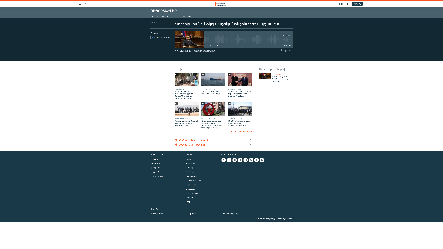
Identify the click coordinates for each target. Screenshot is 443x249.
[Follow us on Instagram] (245, 160)
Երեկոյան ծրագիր (156, 176)
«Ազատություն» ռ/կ (157, 214)
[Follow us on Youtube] (234, 160)
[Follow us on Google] (262, 160)
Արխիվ (155, 16)
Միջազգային (190, 189)
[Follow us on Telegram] (240, 160)
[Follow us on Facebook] (224, 160)
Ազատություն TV (156, 159)
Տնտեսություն (191, 172)
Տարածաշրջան (191, 185)
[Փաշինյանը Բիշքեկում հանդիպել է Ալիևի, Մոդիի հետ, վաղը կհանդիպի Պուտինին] (240, 79)
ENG (341, 4)
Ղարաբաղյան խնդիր (193, 180)
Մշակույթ (189, 197)
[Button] (154, 33)
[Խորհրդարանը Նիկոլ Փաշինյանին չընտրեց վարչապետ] (265, 76)
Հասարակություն (192, 176)
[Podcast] (256, 160)
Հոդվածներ (167, 16)
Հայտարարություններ (230, 214)
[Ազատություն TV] (348, 4)
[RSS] (251, 160)
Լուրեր (188, 159)
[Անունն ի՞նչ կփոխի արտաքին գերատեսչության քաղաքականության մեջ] (240, 109)
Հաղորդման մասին (183, 16)
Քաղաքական (276, 74)
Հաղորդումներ (155, 172)
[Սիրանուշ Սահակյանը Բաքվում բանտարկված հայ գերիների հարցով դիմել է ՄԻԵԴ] (187, 109)
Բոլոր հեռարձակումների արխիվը (240, 131)
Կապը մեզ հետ (191, 214)
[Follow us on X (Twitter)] (229, 160)
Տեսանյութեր (155, 163)
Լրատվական (155, 168)
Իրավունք (189, 168)
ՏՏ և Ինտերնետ (192, 193)
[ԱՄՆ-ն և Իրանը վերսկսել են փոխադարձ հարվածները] (213, 79)
